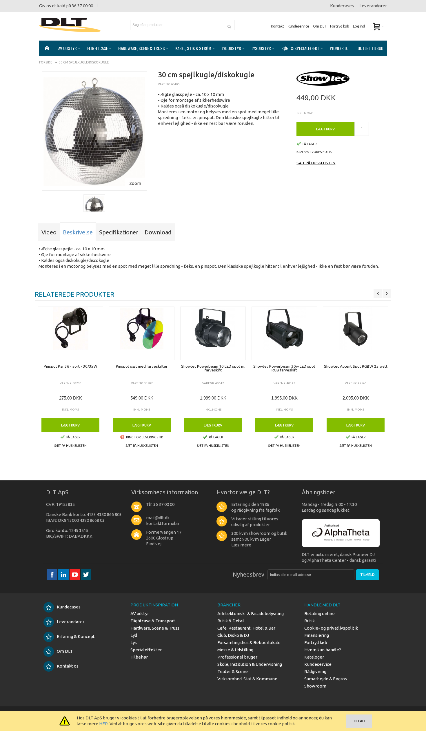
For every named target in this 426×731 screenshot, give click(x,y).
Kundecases (342, 5)
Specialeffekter (146, 649)
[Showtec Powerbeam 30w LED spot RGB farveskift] (284, 333)
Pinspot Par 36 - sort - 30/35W (70, 366)
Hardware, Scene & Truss (154, 628)
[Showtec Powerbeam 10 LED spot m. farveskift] (213, 333)
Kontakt (277, 26)
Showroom (315, 685)
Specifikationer (118, 232)
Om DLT (319, 26)
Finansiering (316, 635)
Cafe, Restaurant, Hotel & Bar (246, 628)
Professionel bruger (237, 657)
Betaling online (319, 613)
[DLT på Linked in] (64, 574)
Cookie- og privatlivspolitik (331, 628)
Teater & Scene (232, 671)
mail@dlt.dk (158, 517)
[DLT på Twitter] (86, 574)
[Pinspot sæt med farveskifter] (141, 333)
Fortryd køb (339, 26)
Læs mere (241, 544)
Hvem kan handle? (322, 649)
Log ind (359, 26)
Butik (309, 620)
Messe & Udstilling (235, 649)
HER (103, 723)
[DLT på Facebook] (52, 574)
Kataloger (314, 657)
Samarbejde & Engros (325, 678)
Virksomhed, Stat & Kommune (247, 678)
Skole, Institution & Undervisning (249, 664)
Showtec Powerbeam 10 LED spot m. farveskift (213, 368)
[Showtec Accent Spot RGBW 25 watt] (355, 333)
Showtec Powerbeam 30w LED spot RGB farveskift (284, 368)
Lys (133, 642)
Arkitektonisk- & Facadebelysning (250, 613)
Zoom (135, 183)
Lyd (133, 635)
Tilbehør (139, 657)
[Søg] (229, 25)
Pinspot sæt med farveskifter (142, 366)
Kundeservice (298, 26)
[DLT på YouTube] (75, 574)
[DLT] (70, 25)
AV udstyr (139, 613)
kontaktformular (162, 523)
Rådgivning (315, 671)
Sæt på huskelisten (315, 163)
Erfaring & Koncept (76, 636)
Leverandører (373, 5)
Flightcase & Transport (152, 620)
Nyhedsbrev (248, 574)
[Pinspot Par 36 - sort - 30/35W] (70, 333)
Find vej (153, 543)
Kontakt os (68, 665)
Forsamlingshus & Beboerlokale (249, 642)
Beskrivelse (78, 232)
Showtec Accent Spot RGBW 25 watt (355, 366)
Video (49, 232)
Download (158, 232)
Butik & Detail (231, 620)
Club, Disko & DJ (233, 635)
